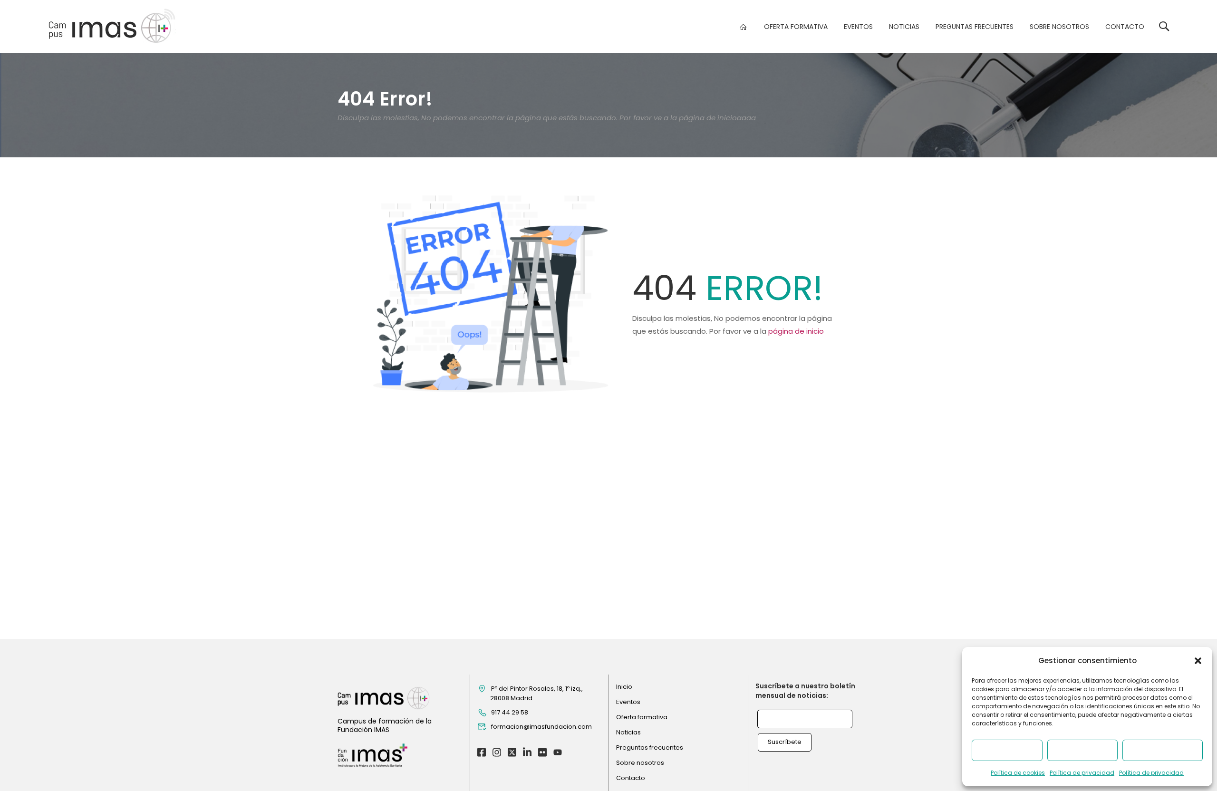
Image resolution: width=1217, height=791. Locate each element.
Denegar (1082, 750)
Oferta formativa (796, 26)
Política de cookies (1018, 773)
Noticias (904, 26)
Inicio (624, 686)
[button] (1198, 661)
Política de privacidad (1082, 773)
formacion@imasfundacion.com (541, 726)
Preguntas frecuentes (975, 26)
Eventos (858, 26)
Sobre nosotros (1059, 26)
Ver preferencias (1162, 750)
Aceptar (1007, 750)
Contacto (1124, 26)
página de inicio (796, 331)
